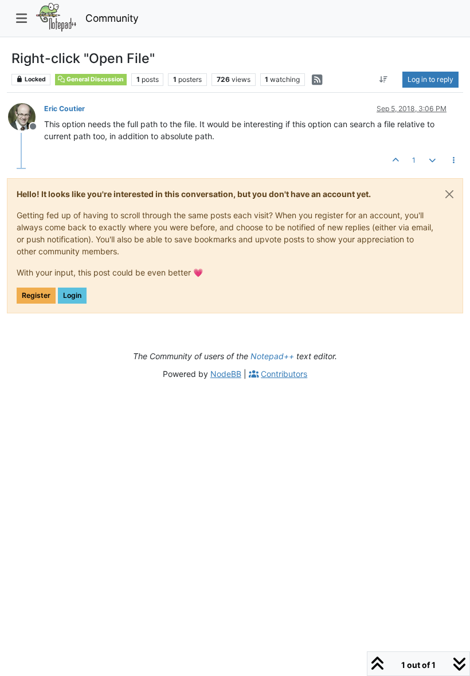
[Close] (449, 194)
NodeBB (225, 374)
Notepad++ (272, 356)
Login (72, 295)
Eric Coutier (64, 108)
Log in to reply (430, 79)
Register (36, 295)
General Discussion (94, 79)
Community (112, 18)
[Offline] (26, 116)
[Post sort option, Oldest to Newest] (383, 80)
